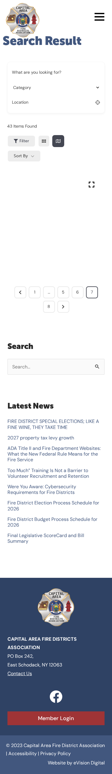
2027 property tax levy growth (40, 438)
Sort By (21, 155)
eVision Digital (89, 763)
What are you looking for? (36, 72)
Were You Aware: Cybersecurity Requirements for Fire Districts (41, 489)
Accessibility (22, 753)
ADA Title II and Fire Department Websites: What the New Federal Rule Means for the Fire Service (54, 454)
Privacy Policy (55, 753)
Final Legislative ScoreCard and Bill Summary (45, 538)
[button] (73, 17)
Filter (24, 140)
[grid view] (44, 141)
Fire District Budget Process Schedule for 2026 (52, 522)
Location (20, 102)
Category (21, 87)
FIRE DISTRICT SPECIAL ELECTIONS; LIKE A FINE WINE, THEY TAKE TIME (53, 424)
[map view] (58, 141)
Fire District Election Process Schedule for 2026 (53, 506)
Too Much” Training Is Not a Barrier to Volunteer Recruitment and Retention (48, 473)
